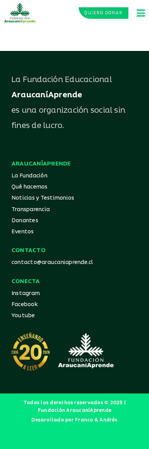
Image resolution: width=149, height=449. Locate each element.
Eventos (22, 232)
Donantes (24, 220)
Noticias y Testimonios (42, 198)
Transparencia (30, 209)
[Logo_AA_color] (20, 6)
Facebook (24, 304)
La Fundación (29, 176)
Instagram (25, 293)
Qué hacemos (29, 187)
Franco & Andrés (96, 420)
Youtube (23, 315)
